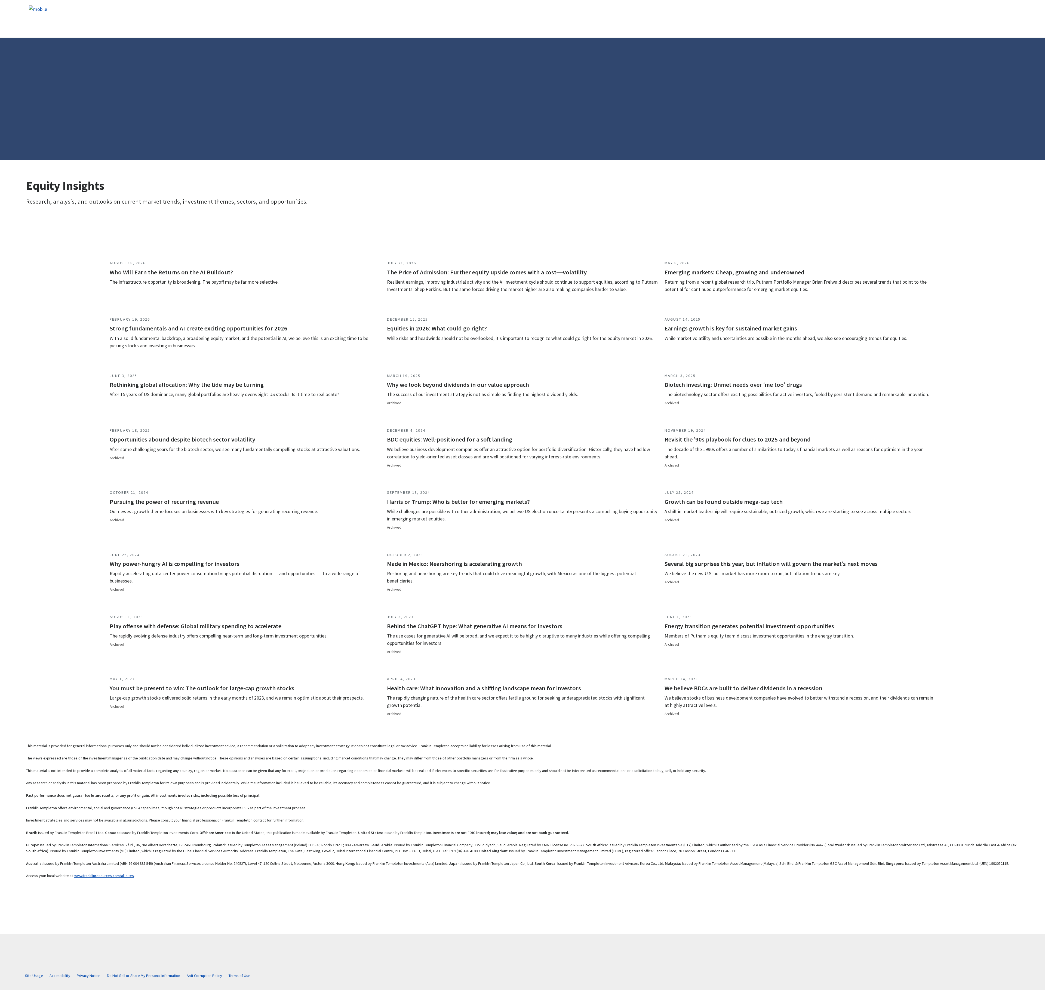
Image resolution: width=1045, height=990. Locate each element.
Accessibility (60, 975)
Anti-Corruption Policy (204, 975)
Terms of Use (239, 975)
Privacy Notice (88, 975)
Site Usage (34, 975)
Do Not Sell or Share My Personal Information (143, 975)
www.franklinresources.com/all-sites (104, 875)
